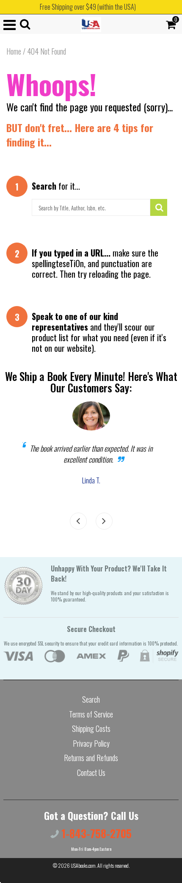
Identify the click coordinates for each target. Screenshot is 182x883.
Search (91, 699)
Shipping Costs (91, 728)
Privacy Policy (91, 743)
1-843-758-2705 (95, 833)
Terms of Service (91, 714)
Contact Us (91, 772)
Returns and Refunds (91, 757)
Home (13, 51)
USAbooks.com (83, 865)
